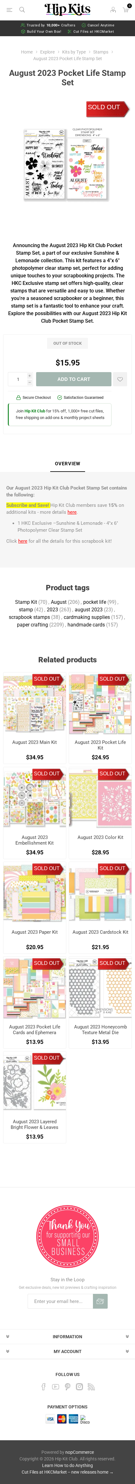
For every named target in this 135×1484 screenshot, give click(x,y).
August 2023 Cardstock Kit (100, 932)
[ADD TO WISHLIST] (120, 379)
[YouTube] (56, 1387)
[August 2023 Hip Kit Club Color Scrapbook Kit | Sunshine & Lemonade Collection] (100, 798)
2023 (52, 610)
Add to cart (73, 379)
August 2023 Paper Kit (35, 932)
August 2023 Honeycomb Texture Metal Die (100, 1029)
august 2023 (89, 610)
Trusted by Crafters (51, 25)
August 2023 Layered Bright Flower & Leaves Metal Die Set (34, 1127)
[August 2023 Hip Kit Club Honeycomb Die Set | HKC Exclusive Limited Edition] (100, 988)
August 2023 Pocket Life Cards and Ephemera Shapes (34, 1032)
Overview (67, 464)
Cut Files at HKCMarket (93, 32)
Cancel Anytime (101, 25)
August (59, 602)
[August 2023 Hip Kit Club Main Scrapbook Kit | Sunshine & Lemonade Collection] (34, 703)
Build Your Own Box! (44, 32)
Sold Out (104, 107)
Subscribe (100, 1301)
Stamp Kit (26, 602)
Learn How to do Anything (67, 1465)
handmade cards (86, 625)
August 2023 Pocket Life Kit (100, 745)
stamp (26, 610)
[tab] (67, 464)
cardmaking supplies (87, 617)
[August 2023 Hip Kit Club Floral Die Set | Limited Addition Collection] (34, 1082)
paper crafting (32, 625)
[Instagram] (79, 1387)
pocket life (94, 602)
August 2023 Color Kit (100, 837)
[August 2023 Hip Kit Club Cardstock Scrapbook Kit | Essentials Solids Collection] (100, 893)
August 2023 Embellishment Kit (34, 840)
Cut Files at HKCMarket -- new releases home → (68, 1472)
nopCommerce (79, 1452)
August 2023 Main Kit (34, 742)
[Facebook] (44, 1387)
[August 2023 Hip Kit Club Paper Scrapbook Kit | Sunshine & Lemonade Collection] (34, 893)
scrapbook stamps (29, 617)
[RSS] (91, 1387)
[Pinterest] (67, 1387)
